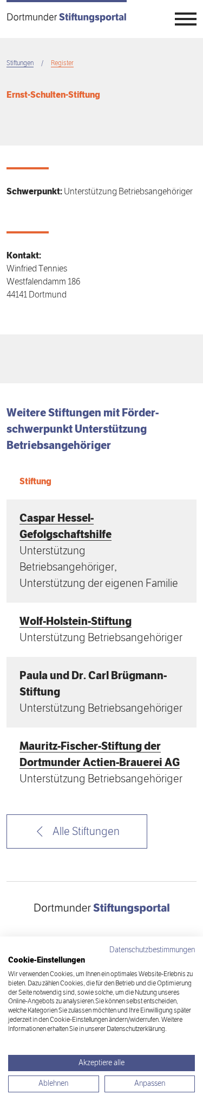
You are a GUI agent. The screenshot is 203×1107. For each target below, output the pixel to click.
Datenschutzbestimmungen (152, 950)
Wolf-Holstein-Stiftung (75, 621)
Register (62, 63)
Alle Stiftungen (85, 831)
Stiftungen (20, 63)
